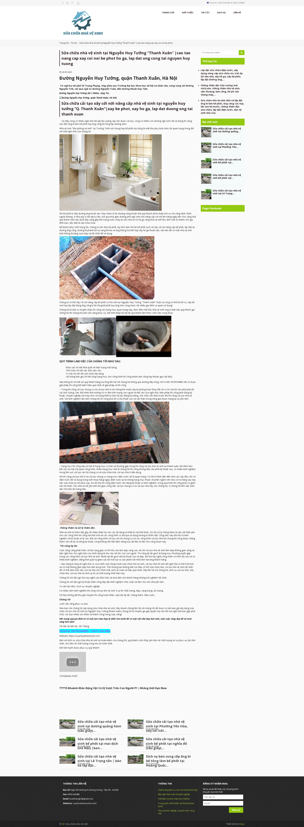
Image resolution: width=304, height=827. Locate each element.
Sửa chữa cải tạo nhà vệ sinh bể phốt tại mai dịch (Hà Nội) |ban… (98, 743)
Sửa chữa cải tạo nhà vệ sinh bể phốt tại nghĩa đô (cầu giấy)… (166, 743)
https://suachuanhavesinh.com (84, 635)
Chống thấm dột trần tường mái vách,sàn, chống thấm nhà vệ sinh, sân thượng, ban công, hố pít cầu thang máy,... (220, 90)
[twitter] (66, 3)
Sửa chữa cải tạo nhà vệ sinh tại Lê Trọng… (227, 192)
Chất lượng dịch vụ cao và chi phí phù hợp (178, 789)
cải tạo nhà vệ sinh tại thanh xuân (161, 466)
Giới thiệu (187, 12)
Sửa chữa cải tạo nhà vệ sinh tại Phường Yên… (227, 145)
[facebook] (61, 3)
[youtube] (76, 3)
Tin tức (205, 12)
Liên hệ (237, 12)
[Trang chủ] (82, 22)
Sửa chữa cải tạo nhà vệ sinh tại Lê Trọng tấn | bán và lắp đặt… (99, 761)
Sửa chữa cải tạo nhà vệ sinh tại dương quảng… (227, 130)
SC (63, 823)
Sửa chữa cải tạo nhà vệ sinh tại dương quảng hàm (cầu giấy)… (99, 726)
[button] (127, 709)
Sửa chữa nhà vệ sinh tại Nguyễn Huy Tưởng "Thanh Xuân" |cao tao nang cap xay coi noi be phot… (126, 42)
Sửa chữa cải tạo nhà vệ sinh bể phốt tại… (227, 161)
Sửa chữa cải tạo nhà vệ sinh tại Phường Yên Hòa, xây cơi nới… (167, 726)
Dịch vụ (221, 12)
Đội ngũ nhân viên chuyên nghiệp (174, 794)
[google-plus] (71, 3)
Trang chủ (168, 12)
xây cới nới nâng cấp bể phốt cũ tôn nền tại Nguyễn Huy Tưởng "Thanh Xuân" (116, 302)
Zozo (242, 823)
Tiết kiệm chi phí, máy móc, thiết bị (174, 798)
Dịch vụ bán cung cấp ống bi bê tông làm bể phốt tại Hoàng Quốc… (168, 761)
